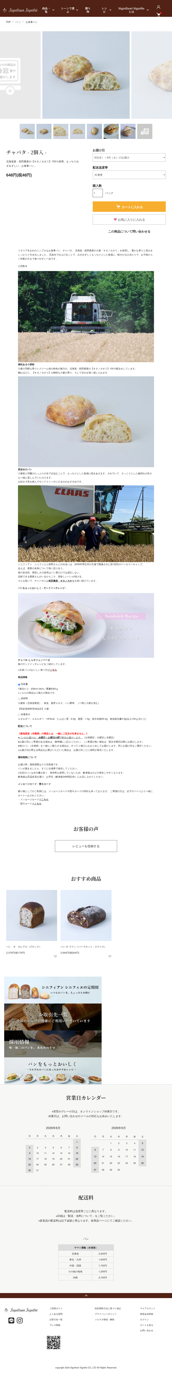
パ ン (18, 22)
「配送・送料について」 (80, 1216)
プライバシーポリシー (106, 1313)
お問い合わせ (146, 1330)
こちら (45, 799)
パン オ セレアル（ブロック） (23, 946)
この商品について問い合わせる (129, 231)
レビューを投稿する (86, 846)
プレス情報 (54, 1325)
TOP (8, 22)
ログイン (144, 1319)
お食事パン (31, 22)
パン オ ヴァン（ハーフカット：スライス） (84, 946)
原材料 (24, 698)
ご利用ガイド (55, 1308)
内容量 (24, 684)
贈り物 (88, 10)
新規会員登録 (146, 1313)
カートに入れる (132, 207)
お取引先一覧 (55, 1319)
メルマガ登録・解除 (104, 1319)
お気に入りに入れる (131, 219)
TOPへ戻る (86, 1295)
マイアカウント (147, 1308)
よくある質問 (55, 1313)
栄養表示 (25, 714)
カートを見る (146, 1325)
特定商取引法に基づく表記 (108, 1308)
